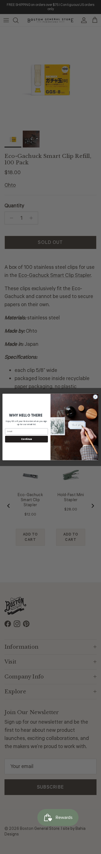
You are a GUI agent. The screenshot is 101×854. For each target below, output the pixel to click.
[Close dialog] (95, 397)
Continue (26, 438)
